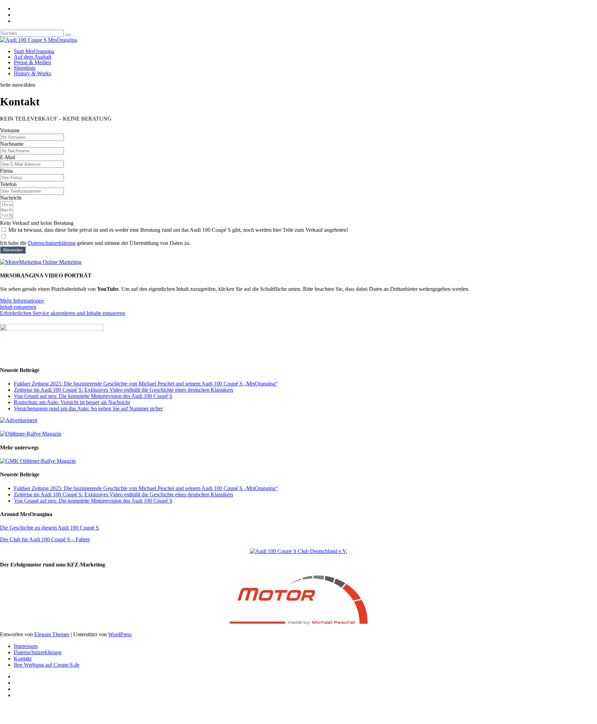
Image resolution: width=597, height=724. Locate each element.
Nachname (11, 144)
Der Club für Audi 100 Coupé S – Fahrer (45, 539)
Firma (6, 171)
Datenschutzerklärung (52, 243)
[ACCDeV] (298, 551)
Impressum (26, 646)
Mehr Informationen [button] (22, 301)
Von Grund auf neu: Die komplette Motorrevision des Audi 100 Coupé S (93, 396)
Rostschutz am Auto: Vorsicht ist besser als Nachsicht (72, 402)
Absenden (13, 250)
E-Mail (7, 157)
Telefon (8, 184)
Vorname (10, 130)
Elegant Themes (51, 634)
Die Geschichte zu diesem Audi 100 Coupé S (49, 528)
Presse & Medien (32, 62)
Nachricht (10, 198)
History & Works (32, 73)
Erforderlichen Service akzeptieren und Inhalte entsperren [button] (62, 313)
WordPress (120, 634)
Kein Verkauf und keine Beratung (37, 223)
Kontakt (22, 658)
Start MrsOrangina (34, 51)
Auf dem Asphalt (32, 57)
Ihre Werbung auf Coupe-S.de (46, 665)
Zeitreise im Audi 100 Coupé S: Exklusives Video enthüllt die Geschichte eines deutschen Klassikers (123, 390)
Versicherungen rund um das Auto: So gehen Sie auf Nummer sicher (88, 408)
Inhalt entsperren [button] (18, 307)
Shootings (25, 68)
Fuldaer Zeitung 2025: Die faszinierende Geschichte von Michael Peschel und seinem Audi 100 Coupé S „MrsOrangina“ (146, 384)
